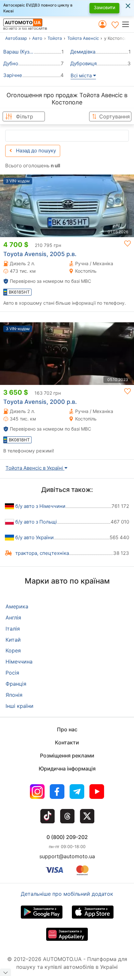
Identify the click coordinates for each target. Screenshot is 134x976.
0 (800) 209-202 (67, 837)
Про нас (67, 729)
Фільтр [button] (24, 116)
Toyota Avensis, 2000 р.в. (40, 401)
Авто (37, 38)
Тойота (54, 38)
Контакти (67, 742)
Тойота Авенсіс (83, 38)
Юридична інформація (67, 768)
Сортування (114, 116)
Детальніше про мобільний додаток (67, 894)
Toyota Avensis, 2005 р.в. (39, 254)
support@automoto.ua (67, 856)
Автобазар (16, 38)
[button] (127, 24)
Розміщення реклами (67, 755)
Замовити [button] (104, 7)
